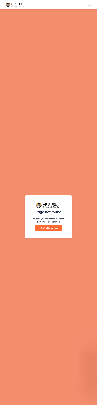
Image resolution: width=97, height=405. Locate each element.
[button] (89, 5)
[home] (15, 4)
